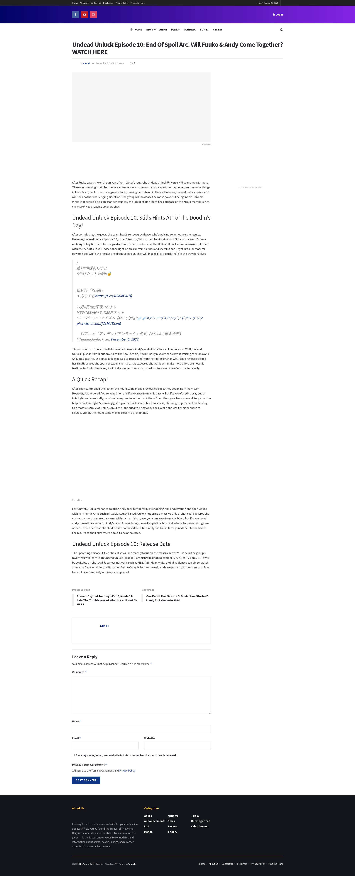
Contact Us (96, 2)
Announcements (154, 821)
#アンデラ (155, 318)
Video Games (199, 826)
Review (217, 29)
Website (149, 738)
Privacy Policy (122, 2)
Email (76, 738)
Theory (172, 831)
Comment (79, 672)
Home (75, 2)
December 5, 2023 (124, 339)
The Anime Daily (87, 864)
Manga (175, 29)
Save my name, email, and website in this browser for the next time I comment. (126, 755)
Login (279, 14)
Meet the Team (138, 2)
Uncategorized (200, 821)
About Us (84, 2)
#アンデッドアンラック (183, 318)
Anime (163, 29)
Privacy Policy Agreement (89, 764)
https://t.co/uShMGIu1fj (113, 295)
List (146, 826)
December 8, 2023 (105, 63)
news (121, 63)
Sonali (86, 63)
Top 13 (204, 29)
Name (77, 721)
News (149, 29)
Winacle (132, 864)
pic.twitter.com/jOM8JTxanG (99, 323)
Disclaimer (108, 2)
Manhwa (190, 29)
